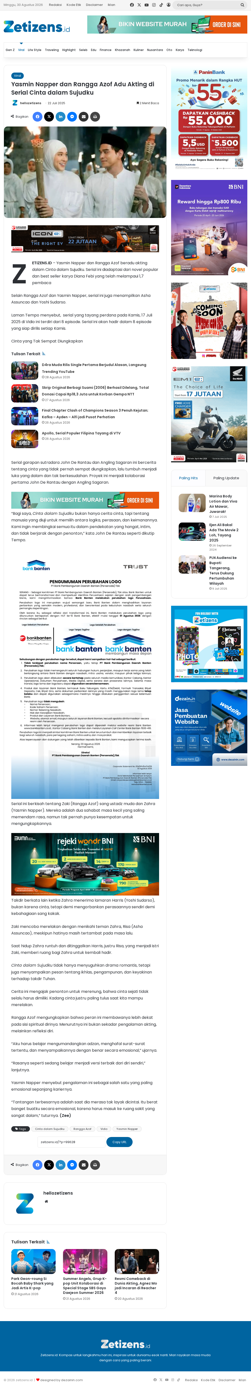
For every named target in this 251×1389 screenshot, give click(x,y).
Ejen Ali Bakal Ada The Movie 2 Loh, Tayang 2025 (223, 532)
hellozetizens (30, 103)
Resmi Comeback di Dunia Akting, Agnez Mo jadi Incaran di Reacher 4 (136, 1285)
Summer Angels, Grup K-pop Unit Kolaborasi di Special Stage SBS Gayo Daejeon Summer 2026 (85, 1285)
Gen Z (10, 50)
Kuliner (139, 50)
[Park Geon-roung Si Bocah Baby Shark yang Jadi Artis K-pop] (33, 1261)
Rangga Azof (82, 1129)
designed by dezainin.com (61, 1380)
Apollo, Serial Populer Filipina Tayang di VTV (81, 433)
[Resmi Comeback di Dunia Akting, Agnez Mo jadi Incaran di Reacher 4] (137, 1261)
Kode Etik (74, 4)
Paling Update (226, 477)
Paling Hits (188, 477)
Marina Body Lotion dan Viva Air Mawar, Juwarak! (223, 504)
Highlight (69, 50)
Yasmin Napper (127, 1129)
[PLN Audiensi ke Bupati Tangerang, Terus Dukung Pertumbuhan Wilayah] (192, 564)
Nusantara (155, 50)
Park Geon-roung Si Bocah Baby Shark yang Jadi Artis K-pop (32, 1283)
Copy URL (119, 1142)
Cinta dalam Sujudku (49, 1129)
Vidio (103, 1129)
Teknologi (195, 50)
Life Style (34, 50)
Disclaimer (94, 4)
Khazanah (122, 50)
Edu (93, 50)
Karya (180, 50)
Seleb (83, 50)
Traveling (52, 50)
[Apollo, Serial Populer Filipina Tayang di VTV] (24, 439)
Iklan (111, 4)
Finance (106, 50)
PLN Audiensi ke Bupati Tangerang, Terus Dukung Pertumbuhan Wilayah (223, 570)
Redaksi (55, 4)
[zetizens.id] (37, 26)
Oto (169, 50)
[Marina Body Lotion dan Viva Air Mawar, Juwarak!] (192, 503)
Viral (21, 50)
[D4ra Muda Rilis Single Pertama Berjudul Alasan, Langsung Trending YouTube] (24, 370)
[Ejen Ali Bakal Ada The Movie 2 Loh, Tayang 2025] (192, 531)
